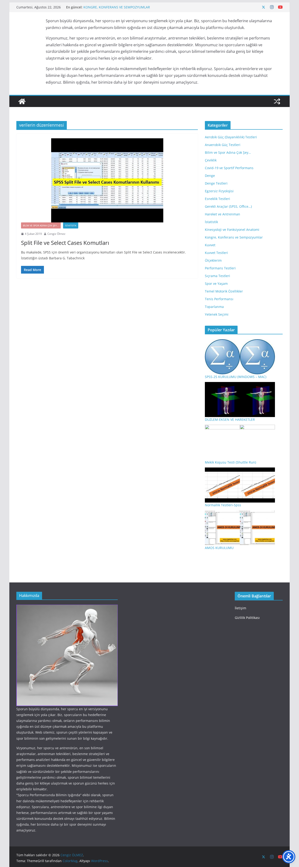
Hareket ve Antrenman (222, 214)
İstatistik (70, 225)
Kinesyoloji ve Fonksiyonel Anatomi (232, 229)
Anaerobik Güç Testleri (222, 145)
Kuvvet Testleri (216, 252)
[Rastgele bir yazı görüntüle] (277, 101)
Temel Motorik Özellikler (224, 291)
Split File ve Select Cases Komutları (65, 242)
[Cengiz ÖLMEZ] (22, 101)
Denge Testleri (216, 183)
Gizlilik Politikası (247, 617)
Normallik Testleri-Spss (223, 505)
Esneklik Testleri (217, 198)
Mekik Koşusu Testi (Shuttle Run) (230, 462)
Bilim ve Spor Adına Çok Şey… (228, 152)
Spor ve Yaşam (216, 283)
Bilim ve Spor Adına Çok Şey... (41, 225)
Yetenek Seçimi (216, 314)
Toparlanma (214, 306)
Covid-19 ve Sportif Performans (229, 168)
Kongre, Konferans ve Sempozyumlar (234, 237)
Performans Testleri (220, 268)
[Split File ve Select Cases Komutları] (107, 180)
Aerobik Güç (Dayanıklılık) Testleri (231, 137)
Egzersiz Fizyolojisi (219, 191)
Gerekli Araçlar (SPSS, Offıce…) (228, 206)
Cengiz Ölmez (56, 234)
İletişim (240, 608)
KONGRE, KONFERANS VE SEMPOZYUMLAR (116, 7)
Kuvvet (210, 245)
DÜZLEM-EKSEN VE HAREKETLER (230, 419)
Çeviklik (211, 160)
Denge (210, 175)
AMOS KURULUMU (219, 548)
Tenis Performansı (219, 299)
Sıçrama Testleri (217, 276)
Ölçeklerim (213, 260)
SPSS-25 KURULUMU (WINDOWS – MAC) (235, 377)
